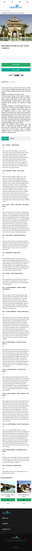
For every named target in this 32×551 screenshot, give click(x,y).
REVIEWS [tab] (12, 82)
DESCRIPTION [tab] (4, 82)
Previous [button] (1, 486)
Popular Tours (7, 10)
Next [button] (30, 486)
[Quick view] (8, 503)
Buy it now (16, 70)
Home (2, 10)
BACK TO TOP (16, 547)
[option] (16, 27)
